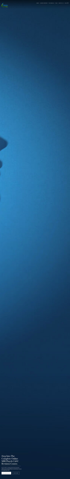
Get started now (6, 473)
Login (66, 3)
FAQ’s (56, 3)
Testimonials (51, 3)
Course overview (44, 3)
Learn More (15, 473)
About (37, 3)
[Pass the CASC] (5, 5)
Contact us (61, 3)
